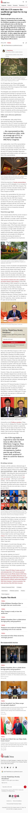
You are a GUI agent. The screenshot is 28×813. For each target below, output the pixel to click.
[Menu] (26, 2)
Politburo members (16, 422)
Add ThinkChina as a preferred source (12, 45)
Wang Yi (3, 536)
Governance (4, 590)
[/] (5, 2)
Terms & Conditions (17, 801)
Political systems (14, 590)
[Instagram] (5, 767)
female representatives (20, 182)
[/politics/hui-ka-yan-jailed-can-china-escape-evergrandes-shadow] (14, 690)
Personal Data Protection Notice (14, 804)
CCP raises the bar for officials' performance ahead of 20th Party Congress (14, 579)
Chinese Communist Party (8, 587)
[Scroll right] (26, 5)
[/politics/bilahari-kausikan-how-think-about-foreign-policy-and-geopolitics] (14, 654)
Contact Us (9, 801)
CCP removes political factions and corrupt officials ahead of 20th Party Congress (13, 573)
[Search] (23, 2)
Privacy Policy (12, 346)
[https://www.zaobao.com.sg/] (14, 796)
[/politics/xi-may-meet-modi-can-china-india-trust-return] (14, 726)
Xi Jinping (19, 587)
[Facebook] (13, 767)
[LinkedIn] (16, 767)
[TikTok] (10, 767)
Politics (23, 590)
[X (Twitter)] (2, 767)
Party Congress (5, 594)
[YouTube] (8, 767)
